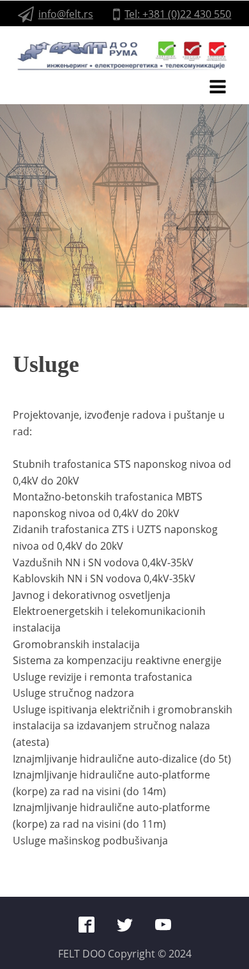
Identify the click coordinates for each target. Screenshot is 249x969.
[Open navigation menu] (217, 88)
